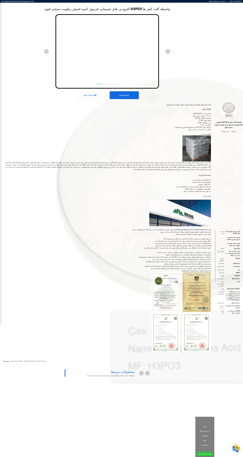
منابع (205, 440)
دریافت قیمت (123, 95)
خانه (204, 427)
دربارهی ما (205, 445)
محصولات (233, 131)
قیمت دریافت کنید (204, 454)
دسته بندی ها (204, 431)
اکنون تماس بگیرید (89, 95)
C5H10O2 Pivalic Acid (30, 361)
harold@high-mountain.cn (218, 1)
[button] (46, 51)
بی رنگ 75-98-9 (42, 361)
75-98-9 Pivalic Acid (16, 361)
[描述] (141, 373)
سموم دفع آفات (225, 131)
